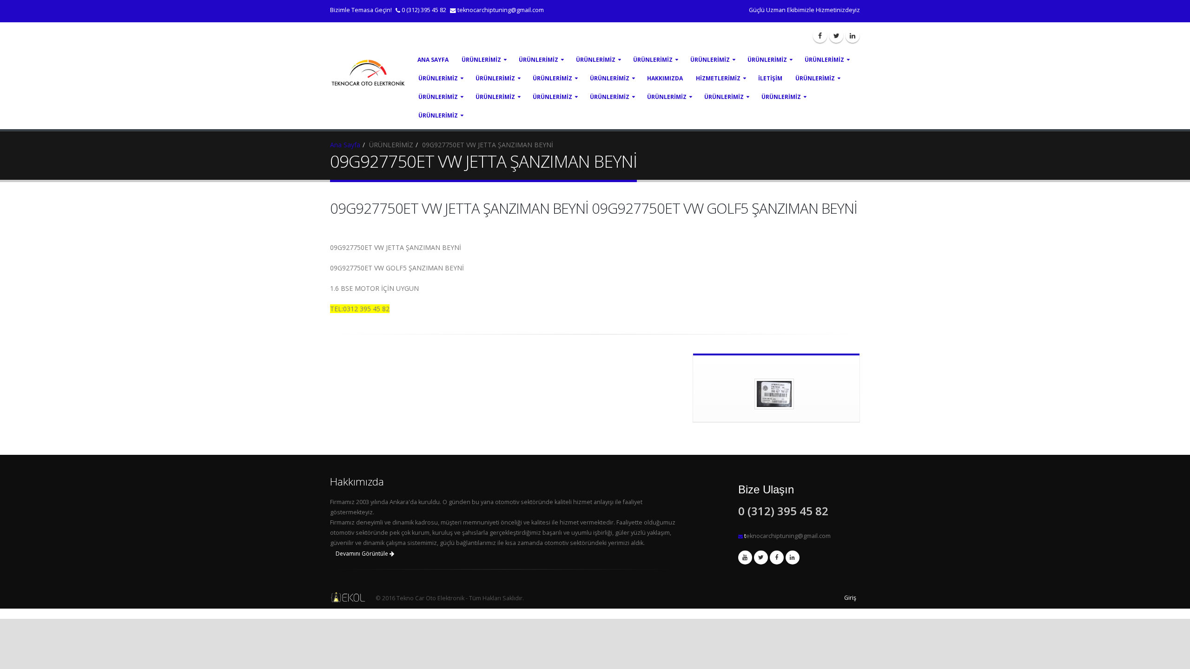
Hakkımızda (665, 78)
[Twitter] (836, 36)
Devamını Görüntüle (363, 554)
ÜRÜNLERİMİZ (481, 60)
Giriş (850, 598)
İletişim (770, 78)
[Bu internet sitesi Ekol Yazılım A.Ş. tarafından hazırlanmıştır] (346, 597)
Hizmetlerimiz (718, 78)
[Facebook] (820, 36)
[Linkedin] (852, 36)
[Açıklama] (793, 557)
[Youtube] (745, 557)
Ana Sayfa (433, 60)
